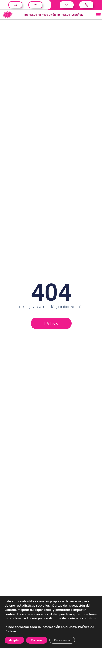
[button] (98, 15)
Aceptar (14, 640)
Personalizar (62, 640)
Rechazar (37, 640)
